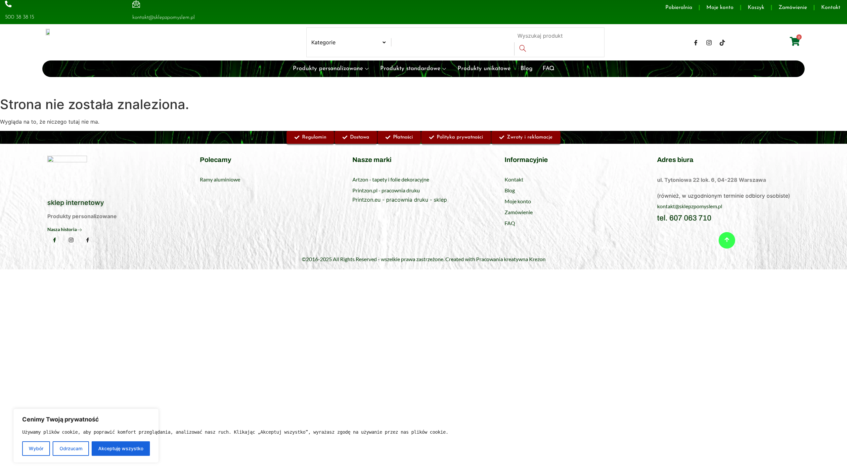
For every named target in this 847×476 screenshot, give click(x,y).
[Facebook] (696, 42)
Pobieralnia (678, 7)
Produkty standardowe (410, 68)
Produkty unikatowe (484, 68)
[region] (86, 436)
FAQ (549, 68)
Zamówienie (793, 7)
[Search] (522, 49)
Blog (526, 68)
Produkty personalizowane (328, 68)
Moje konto (720, 7)
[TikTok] (722, 42)
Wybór (36, 448)
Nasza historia (62, 229)
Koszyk (756, 7)
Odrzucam (71, 448)
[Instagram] (709, 42)
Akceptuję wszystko (120, 448)
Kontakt (830, 7)
